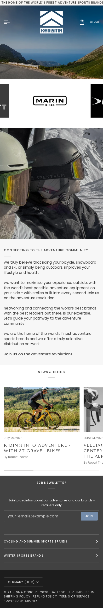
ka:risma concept (23, 592)
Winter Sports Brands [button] (23, 556)
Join (89, 516)
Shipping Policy (17, 596)
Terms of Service (74, 596)
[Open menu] (11, 22)
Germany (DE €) (21, 582)
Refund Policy (45, 596)
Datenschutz (62, 592)
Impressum (85, 592)
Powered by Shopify (21, 601)
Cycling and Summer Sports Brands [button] (36, 541)
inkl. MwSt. (94, 22)
